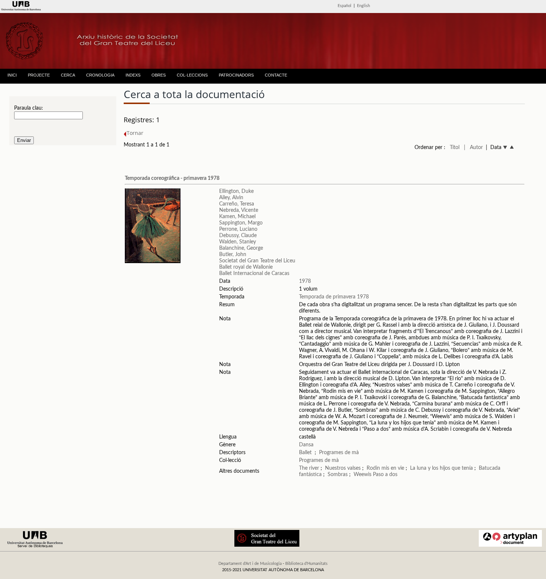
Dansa (306, 444)
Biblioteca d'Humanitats (306, 564)
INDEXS (133, 75)
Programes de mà (339, 452)
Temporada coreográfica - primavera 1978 (172, 178)
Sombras (338, 474)
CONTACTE (276, 75)
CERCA (68, 75)
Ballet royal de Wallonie (246, 267)
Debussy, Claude (238, 235)
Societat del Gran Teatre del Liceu (257, 260)
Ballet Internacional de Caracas (254, 273)
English (363, 6)
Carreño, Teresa (236, 204)
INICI (12, 75)
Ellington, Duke (236, 191)
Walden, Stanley (237, 242)
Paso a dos (385, 474)
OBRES (159, 75)
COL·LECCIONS (192, 75)
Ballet (305, 452)
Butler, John (232, 254)
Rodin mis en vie (385, 468)
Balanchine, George (241, 248)
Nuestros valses (343, 468)
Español (344, 6)
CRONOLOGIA (100, 75)
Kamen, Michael (237, 216)
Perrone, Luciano (238, 229)
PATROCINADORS (236, 75)
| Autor (473, 147)
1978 (305, 281)
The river (310, 468)
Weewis (362, 474)
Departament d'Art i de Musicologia (250, 564)
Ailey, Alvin (231, 197)
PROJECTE (39, 75)
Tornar (135, 132)
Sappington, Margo (241, 223)
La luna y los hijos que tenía (442, 468)
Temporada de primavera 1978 (334, 297)
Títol (454, 147)
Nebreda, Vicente (238, 210)
